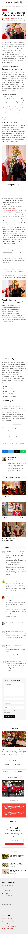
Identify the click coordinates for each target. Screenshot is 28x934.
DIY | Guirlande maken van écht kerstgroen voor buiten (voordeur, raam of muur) (17, 857)
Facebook (20, 470)
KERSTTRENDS (5, 893)
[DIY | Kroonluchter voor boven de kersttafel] (5, 871)
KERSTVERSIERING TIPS (7, 895)
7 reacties (16, 20)
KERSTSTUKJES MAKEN (7, 890)
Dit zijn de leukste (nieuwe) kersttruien (13, 518)
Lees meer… (11, 756)
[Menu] (2, 2)
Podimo (10, 313)
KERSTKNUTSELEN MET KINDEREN (9, 888)
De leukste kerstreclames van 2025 (12, 497)
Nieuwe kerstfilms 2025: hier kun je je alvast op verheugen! (13, 539)
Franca (7, 596)
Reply (24, 577)
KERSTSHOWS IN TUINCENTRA (8, 926)
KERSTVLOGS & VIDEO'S (7, 928)
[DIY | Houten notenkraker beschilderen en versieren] (5, 865)
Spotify (3, 311)
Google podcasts (10, 311)
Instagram (13, 470)
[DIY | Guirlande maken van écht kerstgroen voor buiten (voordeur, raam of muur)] (5, 856)
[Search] (26, 2)
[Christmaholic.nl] (14, 2)
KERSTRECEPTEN (5, 923)
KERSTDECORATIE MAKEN (7, 885)
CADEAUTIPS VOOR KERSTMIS (8, 918)
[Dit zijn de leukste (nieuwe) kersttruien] (14, 509)
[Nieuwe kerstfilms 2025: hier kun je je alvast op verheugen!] (14, 529)
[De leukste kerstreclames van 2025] (14, 488)
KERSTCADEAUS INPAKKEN (8, 921)
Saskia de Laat (9, 18)
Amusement (4, 9)
